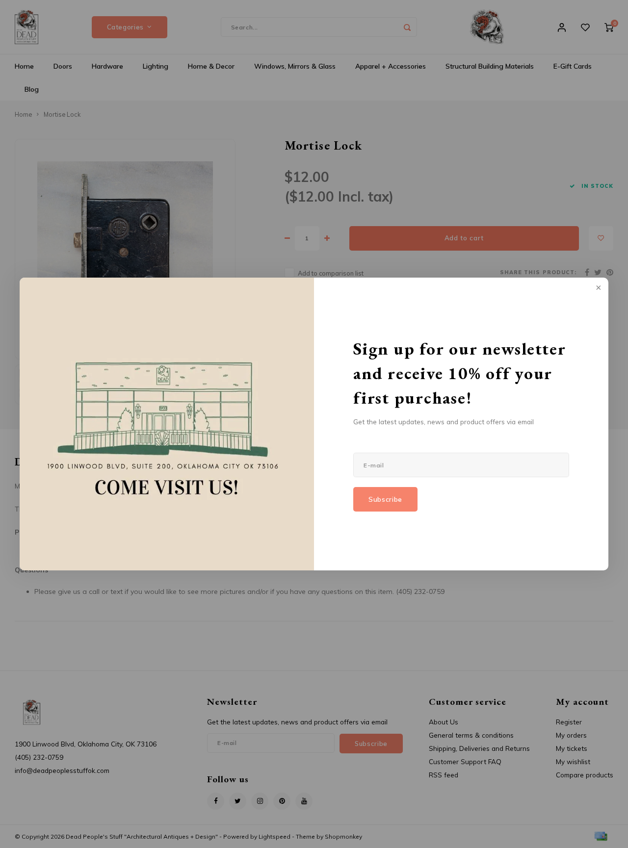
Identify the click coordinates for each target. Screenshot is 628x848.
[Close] (597, 288)
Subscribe (385, 499)
